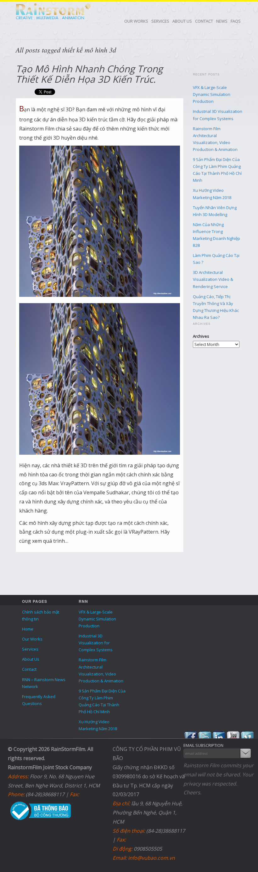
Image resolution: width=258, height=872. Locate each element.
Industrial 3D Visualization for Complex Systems (96, 643)
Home (27, 629)
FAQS (236, 21)
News (221, 21)
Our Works (136, 21)
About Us (182, 21)
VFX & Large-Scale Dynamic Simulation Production (211, 94)
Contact (204, 21)
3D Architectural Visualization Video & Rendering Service (213, 279)
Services (160, 21)
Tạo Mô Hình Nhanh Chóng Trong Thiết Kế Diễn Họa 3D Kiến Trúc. (89, 74)
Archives (201, 336)
